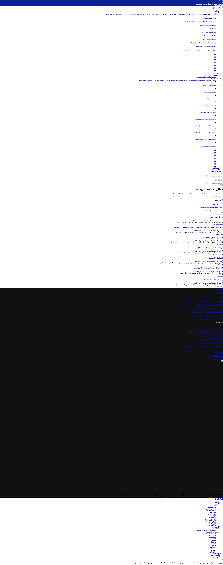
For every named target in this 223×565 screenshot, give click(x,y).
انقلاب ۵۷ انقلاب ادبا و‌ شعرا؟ (210, 35)
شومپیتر (213, 543)
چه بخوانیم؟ (219, 276)
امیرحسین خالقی (211, 510)
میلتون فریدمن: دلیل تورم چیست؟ (208, 146)
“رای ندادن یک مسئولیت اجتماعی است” (209, 305)
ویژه (216, 13)
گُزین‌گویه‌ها (220, 289)
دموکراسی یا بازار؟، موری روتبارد (211, 339)
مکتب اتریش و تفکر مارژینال (210, 92)
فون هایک (213, 542)
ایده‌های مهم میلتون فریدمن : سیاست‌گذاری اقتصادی (204, 132)
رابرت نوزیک (212, 548)
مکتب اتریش (212, 535)
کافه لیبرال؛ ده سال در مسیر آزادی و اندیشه (208, 268)
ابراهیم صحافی (211, 525)
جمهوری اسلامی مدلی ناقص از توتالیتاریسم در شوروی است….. (201, 301)
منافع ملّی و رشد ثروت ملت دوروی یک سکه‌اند (206, 46)
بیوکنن (214, 545)
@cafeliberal (219, 292)
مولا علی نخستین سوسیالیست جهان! (208, 25)
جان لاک (213, 538)
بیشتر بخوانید (123, 563)
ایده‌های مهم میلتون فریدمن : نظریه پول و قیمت (205, 119)
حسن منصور (212, 512)
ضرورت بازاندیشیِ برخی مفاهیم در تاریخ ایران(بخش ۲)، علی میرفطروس (200, 21)
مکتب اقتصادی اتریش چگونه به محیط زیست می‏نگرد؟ (205, 332)
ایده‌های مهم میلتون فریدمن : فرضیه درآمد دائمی (205, 139)
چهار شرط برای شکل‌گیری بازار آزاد (208, 112)
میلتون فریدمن (211, 552)
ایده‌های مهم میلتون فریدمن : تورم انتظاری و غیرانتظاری (204, 125)
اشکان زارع (212, 522)
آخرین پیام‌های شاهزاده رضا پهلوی (211, 207)
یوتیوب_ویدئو (214, 171)
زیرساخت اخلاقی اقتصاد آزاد (213, 279)
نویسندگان (213, 505)
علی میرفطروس (218, 224)
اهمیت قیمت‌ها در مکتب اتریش (209, 98)
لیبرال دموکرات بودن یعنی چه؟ (212, 336)
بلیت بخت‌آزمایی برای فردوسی (209, 39)
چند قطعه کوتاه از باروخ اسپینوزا (212, 343)
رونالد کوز (213, 550)
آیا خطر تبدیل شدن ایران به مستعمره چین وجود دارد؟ (205, 315)
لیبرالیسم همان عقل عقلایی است (211, 319)
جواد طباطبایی (212, 507)
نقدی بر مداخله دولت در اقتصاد (209, 85)
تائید (129, 563)
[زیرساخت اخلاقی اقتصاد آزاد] (222, 274)
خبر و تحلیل (215, 73)
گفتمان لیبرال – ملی (211, 28)
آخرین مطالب (218, 200)
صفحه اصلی (196, 193)
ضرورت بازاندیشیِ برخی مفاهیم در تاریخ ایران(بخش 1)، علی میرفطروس (200, 50)
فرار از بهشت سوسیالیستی (210, 18)
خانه (216, 11)
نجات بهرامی (212, 517)
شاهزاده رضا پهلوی (217, 204)
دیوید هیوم (213, 547)
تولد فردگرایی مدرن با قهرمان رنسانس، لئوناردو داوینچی (203, 346)
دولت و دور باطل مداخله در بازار (209, 32)
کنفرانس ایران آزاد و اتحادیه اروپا (212, 237)
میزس (214, 540)
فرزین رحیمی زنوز (217, 254)
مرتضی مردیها (212, 513)
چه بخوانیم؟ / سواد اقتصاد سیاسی (206, 77)
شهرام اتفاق (212, 523)
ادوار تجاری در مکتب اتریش (210, 105)
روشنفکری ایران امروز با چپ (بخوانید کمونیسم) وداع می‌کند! (203, 42)
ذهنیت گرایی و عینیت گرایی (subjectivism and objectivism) (203, 308)
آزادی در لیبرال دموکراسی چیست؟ (211, 328)
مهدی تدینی (219, 214)
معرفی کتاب (214, 169)
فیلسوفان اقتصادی (212, 78)
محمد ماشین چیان (211, 520)
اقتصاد (216, 75)
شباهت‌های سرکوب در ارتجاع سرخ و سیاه (208, 312)
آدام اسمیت (212, 537)
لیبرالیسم (215, 168)
